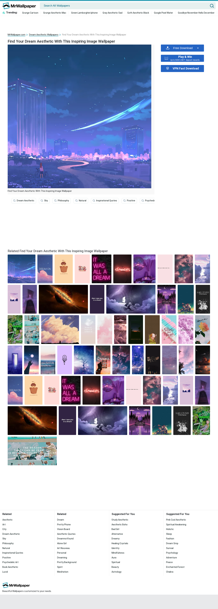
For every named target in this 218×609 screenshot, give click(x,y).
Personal (61, 553)
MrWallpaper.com (16, 34)
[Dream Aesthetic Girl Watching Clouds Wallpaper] (60, 329)
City (4, 529)
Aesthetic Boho (120, 524)
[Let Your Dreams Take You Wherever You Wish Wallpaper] (15, 360)
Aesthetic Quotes (66, 534)
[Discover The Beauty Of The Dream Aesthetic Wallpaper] (30, 299)
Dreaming (62, 557)
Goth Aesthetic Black (138, 12)
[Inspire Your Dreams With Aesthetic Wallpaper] (101, 269)
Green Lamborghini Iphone (84, 12)
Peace (169, 562)
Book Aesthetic (10, 567)
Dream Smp (172, 543)
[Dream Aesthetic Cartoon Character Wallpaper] (152, 329)
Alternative (117, 534)
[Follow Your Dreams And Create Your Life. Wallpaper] (202, 329)
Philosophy (63, 200)
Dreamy (116, 538)
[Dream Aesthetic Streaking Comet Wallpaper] (202, 360)
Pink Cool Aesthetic (176, 519)
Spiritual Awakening (176, 524)
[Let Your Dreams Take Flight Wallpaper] (14, 299)
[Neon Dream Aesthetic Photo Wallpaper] (122, 269)
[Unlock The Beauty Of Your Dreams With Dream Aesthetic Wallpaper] (84, 360)
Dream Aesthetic (25, 200)
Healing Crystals (120, 543)
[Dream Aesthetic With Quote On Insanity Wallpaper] (203, 299)
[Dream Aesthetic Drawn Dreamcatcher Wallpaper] (64, 360)
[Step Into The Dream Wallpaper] (184, 269)
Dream (60, 519)
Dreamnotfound (65, 538)
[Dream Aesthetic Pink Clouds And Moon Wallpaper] (104, 329)
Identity (115, 548)
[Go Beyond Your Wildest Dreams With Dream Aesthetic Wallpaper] (63, 299)
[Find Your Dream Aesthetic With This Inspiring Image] (21, 269)
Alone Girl (62, 543)
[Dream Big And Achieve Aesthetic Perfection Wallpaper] (31, 360)
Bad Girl (115, 529)
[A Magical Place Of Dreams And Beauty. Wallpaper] (202, 269)
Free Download (183, 48)
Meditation (62, 572)
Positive (131, 200)
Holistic (170, 529)
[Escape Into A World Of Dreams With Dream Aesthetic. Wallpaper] (120, 329)
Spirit (60, 567)
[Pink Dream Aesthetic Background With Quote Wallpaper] (165, 269)
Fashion (170, 538)
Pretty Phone (64, 524)
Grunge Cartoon (30, 12)
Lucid (5, 572)
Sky (46, 200)
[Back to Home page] (20, 5)
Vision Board (63, 529)
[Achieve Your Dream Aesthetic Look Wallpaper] (185, 329)
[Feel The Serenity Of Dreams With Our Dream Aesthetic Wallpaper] (169, 360)
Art (4, 524)
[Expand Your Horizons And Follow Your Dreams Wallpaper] (97, 299)
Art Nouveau (63, 548)
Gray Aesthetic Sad (112, 12)
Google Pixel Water (163, 12)
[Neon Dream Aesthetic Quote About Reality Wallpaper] (48, 360)
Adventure (171, 557)
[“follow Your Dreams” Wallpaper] (121, 360)
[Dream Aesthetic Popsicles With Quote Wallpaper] (169, 329)
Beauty (115, 567)
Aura (114, 557)
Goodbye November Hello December (196, 12)
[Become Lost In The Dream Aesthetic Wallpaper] (45, 269)
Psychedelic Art (153, 200)
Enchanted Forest (175, 567)
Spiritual (116, 562)
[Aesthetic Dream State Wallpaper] (144, 269)
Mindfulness (118, 553)
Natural (82, 200)
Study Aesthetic (120, 519)
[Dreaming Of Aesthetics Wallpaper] (153, 360)
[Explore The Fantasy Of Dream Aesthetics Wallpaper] (82, 269)
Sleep (169, 534)
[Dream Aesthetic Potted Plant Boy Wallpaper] (64, 269)
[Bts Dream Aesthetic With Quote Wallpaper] (31, 329)
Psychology (172, 553)
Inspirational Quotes (106, 200)
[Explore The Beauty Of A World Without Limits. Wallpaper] (166, 299)
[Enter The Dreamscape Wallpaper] (186, 360)
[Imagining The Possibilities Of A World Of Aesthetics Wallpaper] (138, 360)
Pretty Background (66, 562)
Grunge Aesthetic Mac (54, 12)
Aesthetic (7, 519)
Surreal (169, 548)
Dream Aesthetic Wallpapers (43, 34)
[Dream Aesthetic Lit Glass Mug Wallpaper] (103, 360)
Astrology (116, 572)
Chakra (169, 572)
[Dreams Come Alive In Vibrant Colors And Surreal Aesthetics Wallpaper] (135, 329)
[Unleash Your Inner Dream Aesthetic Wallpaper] (130, 299)
